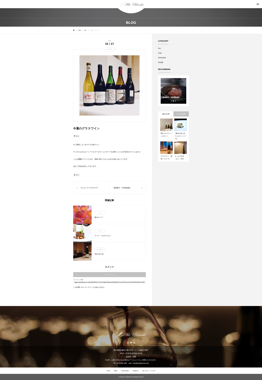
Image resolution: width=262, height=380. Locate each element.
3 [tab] (175, 100)
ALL (100, 212)
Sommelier (110, 49)
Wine (115, 370)
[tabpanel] (173, 91)
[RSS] (134, 342)
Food (108, 370)
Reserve (135, 370)
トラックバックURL (78, 279)
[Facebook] (131, 342)
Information (125, 370)
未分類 (160, 62)
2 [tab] (173, 100)
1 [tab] (171, 100)
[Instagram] (128, 342)
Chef (99, 231)
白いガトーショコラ (148, 370)
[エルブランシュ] (131, 4)
